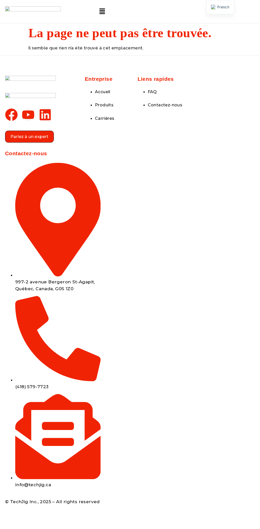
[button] (102, 11)
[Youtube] (28, 114)
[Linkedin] (45, 114)
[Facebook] (11, 114)
